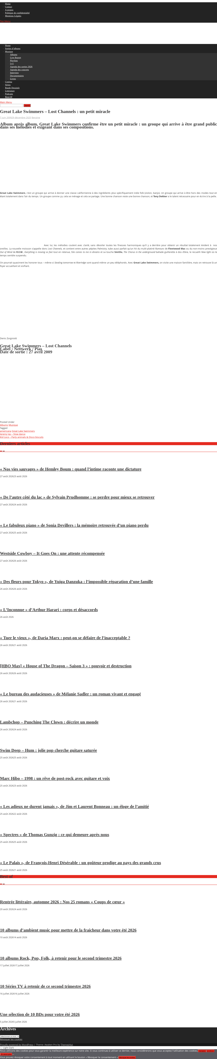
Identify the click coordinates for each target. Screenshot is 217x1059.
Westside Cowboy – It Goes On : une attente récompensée (52, 553)
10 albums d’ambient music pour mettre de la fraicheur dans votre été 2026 (68, 930)
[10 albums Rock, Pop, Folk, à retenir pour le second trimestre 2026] (7, 950)
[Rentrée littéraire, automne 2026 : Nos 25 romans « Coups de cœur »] (7, 894)
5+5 (12, 63)
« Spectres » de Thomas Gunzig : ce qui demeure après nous (54, 834)
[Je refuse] (13, 1054)
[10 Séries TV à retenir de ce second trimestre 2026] (7, 979)
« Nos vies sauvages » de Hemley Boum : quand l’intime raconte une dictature (70, 469)
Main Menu (6, 102)
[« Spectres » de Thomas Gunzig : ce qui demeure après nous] (7, 827)
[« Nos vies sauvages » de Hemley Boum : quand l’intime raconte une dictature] (7, 461)
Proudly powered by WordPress (16, 1044)
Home (8, 4)
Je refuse (210, 1051)
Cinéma (8, 82)
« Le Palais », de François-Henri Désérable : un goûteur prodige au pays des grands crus (80, 862)
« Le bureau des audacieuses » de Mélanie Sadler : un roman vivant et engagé (70, 694)
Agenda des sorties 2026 (21, 66)
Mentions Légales (13, 16)
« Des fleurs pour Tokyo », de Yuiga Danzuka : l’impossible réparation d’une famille (76, 581)
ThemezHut (67, 1044)
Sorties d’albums (12, 48)
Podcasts (9, 94)
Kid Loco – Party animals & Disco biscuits (21, 437)
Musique (9, 51)
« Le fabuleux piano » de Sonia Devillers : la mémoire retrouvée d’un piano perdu (74, 525)
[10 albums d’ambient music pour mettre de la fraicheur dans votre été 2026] (7, 922)
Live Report (15, 57)
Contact (8, 7)
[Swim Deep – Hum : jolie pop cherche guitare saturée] (7, 743)
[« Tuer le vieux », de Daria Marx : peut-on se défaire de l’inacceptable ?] (7, 630)
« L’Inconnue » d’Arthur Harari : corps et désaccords (49, 609)
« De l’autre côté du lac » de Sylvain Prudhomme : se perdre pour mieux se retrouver (77, 497)
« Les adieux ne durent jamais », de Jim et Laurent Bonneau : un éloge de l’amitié (74, 806)
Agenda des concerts (19, 69)
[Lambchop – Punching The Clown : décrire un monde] (7, 714)
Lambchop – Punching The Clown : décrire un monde (49, 722)
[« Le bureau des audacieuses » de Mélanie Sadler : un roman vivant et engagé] (7, 686)
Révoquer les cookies (11, 1039)
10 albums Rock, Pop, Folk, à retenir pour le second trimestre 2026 (61, 958)
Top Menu (5, 21)
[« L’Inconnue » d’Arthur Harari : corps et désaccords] (7, 602)
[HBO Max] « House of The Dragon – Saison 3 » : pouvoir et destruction (65, 665)
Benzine (36, 117)
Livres (13, 78)
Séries (8, 85)
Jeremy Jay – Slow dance (12, 434)
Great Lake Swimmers (23, 431)
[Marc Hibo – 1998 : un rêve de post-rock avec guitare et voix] (7, 771)
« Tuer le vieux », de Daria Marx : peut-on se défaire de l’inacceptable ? (65, 637)
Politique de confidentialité (17, 13)
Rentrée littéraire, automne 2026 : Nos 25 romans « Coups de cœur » (62, 901)
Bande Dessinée (12, 88)
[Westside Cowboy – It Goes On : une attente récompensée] (7, 546)
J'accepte (202, 1051)
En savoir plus (6, 1054)
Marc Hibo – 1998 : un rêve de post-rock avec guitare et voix (55, 778)
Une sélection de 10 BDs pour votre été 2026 (40, 1014)
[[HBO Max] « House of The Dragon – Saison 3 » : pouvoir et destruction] (7, 658)
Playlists (14, 60)
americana (5, 431)
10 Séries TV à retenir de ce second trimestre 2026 (45, 986)
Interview (14, 72)
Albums (13, 54)
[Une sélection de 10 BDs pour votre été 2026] (7, 1007)
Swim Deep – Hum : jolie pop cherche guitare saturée (48, 750)
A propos (9, 10)
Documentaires (17, 75)
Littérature (10, 91)
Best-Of (8, 97)
